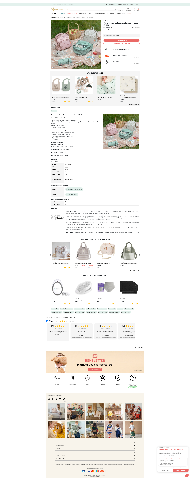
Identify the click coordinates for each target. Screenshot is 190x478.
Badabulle (122, 298)
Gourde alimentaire (101, 308)
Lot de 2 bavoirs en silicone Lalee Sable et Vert (62, 97)
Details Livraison (136, 50)
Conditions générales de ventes (128, 464)
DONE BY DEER (107, 20)
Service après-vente (89, 464)
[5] (67, 267)
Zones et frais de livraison (80, 464)
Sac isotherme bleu (79, 312)
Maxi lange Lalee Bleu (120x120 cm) (105, 97)
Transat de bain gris (79, 300)
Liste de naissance (99, 13)
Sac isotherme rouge (114, 312)
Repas (61, 17)
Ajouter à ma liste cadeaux (121, 43)
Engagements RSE (134, 4)
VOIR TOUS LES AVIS (138, 347)
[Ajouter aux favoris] (139, 29)
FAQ (94, 464)
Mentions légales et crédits (117, 464)
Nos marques (110, 13)
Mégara (98, 476)
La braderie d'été (72, 13)
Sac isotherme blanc (91, 312)
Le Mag (129, 13)
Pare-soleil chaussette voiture (126, 300)
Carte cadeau (57, 464)
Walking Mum (55, 262)
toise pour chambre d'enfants (99, 227)
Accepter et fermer (180, 470)
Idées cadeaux (83, 13)
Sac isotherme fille (129, 308)
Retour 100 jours (64, 464)
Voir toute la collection (134, 104)
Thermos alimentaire (79, 308)
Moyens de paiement (71, 464)
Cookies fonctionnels (164, 461)
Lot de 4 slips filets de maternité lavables (106, 300)
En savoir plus (165, 470)
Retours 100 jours (124, 4)
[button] (187, 475)
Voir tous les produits (135, 270)
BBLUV (53, 298)
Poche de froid (111, 308)
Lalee (111, 27)
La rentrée (62, 13)
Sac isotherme (72, 17)
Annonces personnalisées (165, 464)
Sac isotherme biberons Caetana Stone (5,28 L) (130, 263)
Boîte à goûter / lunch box (66, 308)
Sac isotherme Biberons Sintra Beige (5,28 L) (84, 263)
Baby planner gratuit (112, 4)
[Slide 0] (52, 67)
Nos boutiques (121, 13)
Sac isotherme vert (102, 312)
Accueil (52, 17)
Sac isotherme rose (68, 312)
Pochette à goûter (91, 308)
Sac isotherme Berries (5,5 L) (103, 263)
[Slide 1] (53, 67)
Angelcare (77, 298)
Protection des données (108, 464)
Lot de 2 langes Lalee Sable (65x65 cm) (128, 97)
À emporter (66, 17)
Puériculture (56, 17)
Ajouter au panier (121, 40)
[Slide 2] (54, 67)
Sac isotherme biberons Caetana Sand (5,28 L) (62, 263)
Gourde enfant (54, 308)
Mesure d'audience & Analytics (166, 463)
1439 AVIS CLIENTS (72, 321)
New (90, 13)
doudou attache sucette (114, 227)
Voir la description (136, 27)
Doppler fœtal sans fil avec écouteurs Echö (61, 300)
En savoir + (137, 57)
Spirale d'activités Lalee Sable (81, 97)
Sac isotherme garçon (56, 312)
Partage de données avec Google (167, 460)
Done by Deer (55, 95)
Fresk (98, 262)
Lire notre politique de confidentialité (166, 455)
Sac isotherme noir (125, 312)
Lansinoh (99, 298)
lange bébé (123, 227)
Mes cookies (95, 465)
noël (134, 232)
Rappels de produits (99, 464)
